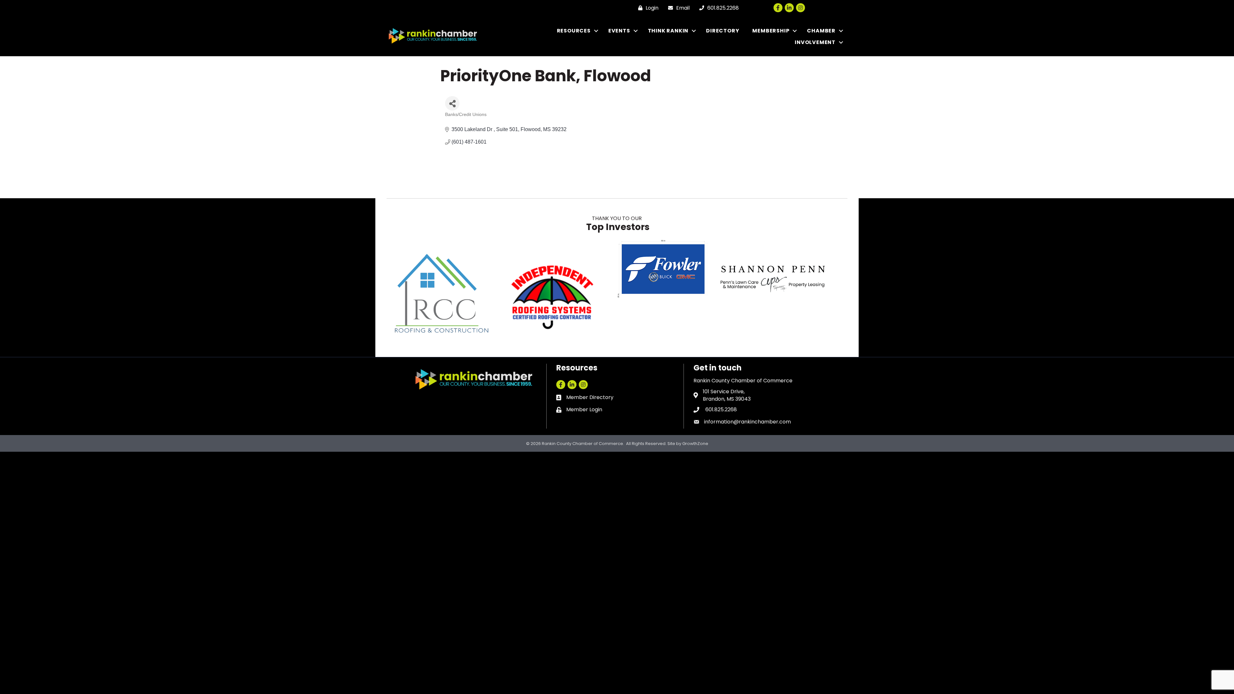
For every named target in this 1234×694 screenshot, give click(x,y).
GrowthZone (695, 443)
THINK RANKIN (668, 30)
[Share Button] (452, 103)
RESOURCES (574, 30)
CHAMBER (821, 30)
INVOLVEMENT (815, 42)
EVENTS (619, 30)
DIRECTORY (722, 30)
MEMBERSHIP (770, 30)
